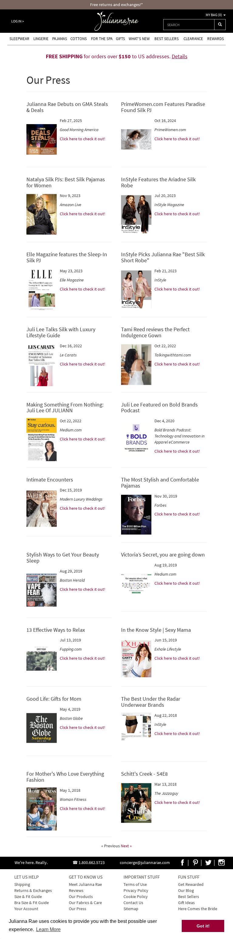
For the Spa (102, 38)
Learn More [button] (48, 929)
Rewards (215, 38)
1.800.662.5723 (92, 862)
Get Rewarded (191, 884)
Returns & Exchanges (33, 890)
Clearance (193, 38)
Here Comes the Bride (197, 908)
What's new (139, 38)
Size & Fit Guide (28, 896)
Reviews (76, 890)
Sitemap (130, 908)
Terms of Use (135, 884)
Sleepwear (19, 38)
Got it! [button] (203, 926)
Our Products (81, 896)
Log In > (17, 21)
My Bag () (214, 14)
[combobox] (188, 24)
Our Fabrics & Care (85, 902)
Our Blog (186, 890)
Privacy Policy (135, 890)
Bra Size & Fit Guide (31, 902)
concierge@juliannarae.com (145, 862)
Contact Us (133, 902)
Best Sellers (166, 38)
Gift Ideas (186, 902)
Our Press (77, 908)
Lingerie (41, 38)
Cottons (78, 38)
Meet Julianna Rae (85, 884)
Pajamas (59, 38)
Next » (126, 846)
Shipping (22, 884)
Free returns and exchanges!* (116, 4)
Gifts (120, 38)
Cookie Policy (135, 896)
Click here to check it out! (82, 138)
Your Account (26, 908)
